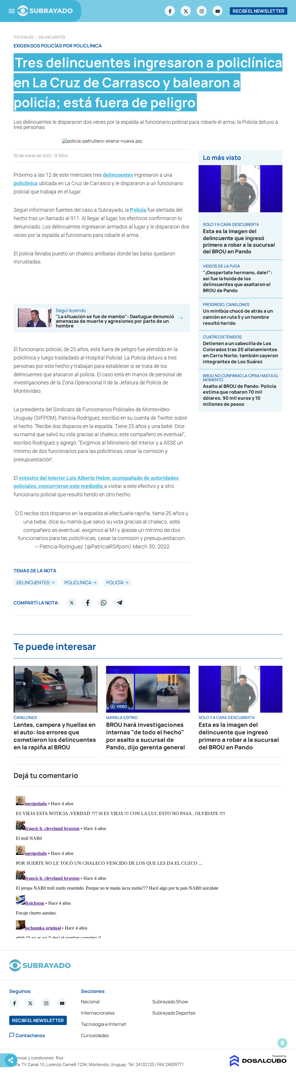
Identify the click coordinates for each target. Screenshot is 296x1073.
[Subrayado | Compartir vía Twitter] (71, 602)
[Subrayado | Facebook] (170, 11)
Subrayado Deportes (173, 1013)
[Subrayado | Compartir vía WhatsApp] (103, 602)
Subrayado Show (170, 1001)
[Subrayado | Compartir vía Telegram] (119, 602)
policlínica (26, 183)
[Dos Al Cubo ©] (258, 1065)
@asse (129, 529)
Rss (60, 1058)
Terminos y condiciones (32, 1058)
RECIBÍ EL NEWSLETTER (258, 11)
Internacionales (97, 1013)
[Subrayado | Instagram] (201, 11)
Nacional (90, 1001)
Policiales (24, 37)
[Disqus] (148, 866)
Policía (138, 210)
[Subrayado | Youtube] (217, 11)
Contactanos (30, 1035)
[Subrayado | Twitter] (186, 11)
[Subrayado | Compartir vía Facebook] (87, 602)
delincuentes (52, 37)
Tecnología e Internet (103, 1024)
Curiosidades (95, 1035)
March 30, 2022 (151, 546)
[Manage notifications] (282, 1043)
